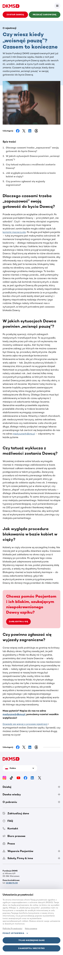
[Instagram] (4, 777)
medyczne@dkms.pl (24, 433)
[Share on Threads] (36, 131)
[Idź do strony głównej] (11, 5)
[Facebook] (25, 777)
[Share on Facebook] (17, 131)
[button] (57, 6)
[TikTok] (11, 777)
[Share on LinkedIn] (30, 131)
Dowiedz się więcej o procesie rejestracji (25, 724)
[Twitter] (39, 777)
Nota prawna (31, 928)
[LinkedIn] (32, 777)
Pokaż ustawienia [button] (13, 933)
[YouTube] (18, 777)
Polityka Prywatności (12, 928)
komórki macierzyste (14, 232)
